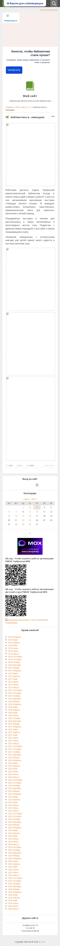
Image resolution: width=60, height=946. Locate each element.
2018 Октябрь (14, 659)
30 (30, 524)
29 (23, 524)
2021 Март (13, 729)
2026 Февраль (14, 892)
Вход (55, 10)
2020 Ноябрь (14, 718)
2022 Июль (13, 774)
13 (9, 516)
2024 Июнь (13, 838)
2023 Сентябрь (15, 813)
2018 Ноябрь (14, 662)
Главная (9, 107)
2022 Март (13, 763)
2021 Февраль (14, 726)
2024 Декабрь (14, 852)
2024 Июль (13, 841)
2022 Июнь (13, 771)
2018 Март (13, 639)
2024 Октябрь (14, 847)
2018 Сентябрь (15, 656)
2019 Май (12, 679)
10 (37, 511)
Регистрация (45, 10)
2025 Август (13, 875)
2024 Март (13, 830)
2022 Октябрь (14, 782)
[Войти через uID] (18, 485)
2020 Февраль (14, 704)
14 (16, 516)
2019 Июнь (13, 681)
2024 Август (13, 844)
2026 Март (13, 894)
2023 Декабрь (14, 822)
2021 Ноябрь (14, 752)
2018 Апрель (14, 642)
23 (30, 520)
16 (30, 516)
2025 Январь (14, 855)
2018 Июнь (13, 648)
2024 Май (12, 836)
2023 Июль (13, 808)
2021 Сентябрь (15, 746)
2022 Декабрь (14, 788)
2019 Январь (14, 667)
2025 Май (12, 866)
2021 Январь (14, 723)
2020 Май (12, 712)
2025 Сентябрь (15, 878)
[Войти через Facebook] (27, 485)
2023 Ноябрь (14, 819)
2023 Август (13, 810)
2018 (17, 107)
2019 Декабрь (14, 698)
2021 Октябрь (14, 749)
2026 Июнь (13, 903)
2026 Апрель (14, 897)
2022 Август (13, 777)
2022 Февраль (14, 760)
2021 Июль (13, 740)
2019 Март (13, 673)
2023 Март (13, 796)
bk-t (21, 465)
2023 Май (12, 802)
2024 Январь (14, 824)
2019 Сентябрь (15, 690)
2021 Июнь (13, 738)
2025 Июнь (13, 869)
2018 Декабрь (14, 665)
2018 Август (13, 653)
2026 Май (12, 900)
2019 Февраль (14, 670)
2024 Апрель (14, 833)
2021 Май (12, 735)
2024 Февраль (14, 827)
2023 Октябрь (14, 816)
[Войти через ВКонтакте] (23, 485)
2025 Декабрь (14, 886)
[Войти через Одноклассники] (42, 485)
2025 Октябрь (14, 880)
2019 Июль (13, 684)
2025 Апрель (14, 864)
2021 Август (13, 743)
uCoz (43, 941)
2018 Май (12, 645)
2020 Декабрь (14, 721)
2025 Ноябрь (14, 883)
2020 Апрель (14, 709)
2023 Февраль (14, 794)
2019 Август (13, 687)
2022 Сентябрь (15, 780)
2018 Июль (13, 651)
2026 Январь (14, 889)
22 (23, 520)
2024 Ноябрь (14, 850)
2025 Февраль (14, 858)
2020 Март (13, 707)
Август (25, 107)
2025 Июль (13, 872)
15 (23, 516)
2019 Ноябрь (14, 695)
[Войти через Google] (37, 485)
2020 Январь (14, 701)
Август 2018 (30, 499)
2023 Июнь (13, 805)
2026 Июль (13, 906)
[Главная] (30, 89)
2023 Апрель (14, 799)
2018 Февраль (14, 637)
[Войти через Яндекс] (32, 485)
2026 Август (13, 908)
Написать (14, 70)
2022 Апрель (14, 766)
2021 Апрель (14, 732)
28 (16, 524)
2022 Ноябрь (14, 785)
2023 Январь (14, 791)
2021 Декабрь (14, 754)
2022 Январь (14, 757)
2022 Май (12, 768)
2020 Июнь (13, 715)
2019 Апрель (14, 676)
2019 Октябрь (14, 693)
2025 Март (13, 861)
